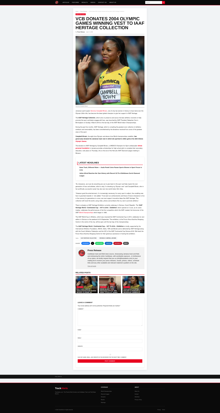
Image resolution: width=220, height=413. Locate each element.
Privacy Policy (138, 399)
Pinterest (118, 243)
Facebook (86, 243)
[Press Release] (82, 253)
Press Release (83, 11)
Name (80, 330)
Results (85, 2)
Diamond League (105, 394)
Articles (66, 2)
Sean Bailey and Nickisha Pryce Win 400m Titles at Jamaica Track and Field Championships (110, 292)
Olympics (103, 397)
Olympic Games (81, 141)
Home (77, 11)
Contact (137, 394)
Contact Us (102, 2)
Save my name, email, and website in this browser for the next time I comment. (102, 357)
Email (126, 243)
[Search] (163, 2)
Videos (92, 2)
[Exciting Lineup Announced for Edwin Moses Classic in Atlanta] (87, 284)
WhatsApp (99, 243)
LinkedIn (108, 243)
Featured (75, 2)
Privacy (159, 409)
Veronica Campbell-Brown (98, 111)
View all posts (92, 266)
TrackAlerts (61, 409)
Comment (81, 309)
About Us (112, 2)
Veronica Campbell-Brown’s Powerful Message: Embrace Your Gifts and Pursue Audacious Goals (132, 293)
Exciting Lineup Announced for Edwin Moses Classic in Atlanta (86, 291)
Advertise (137, 397)
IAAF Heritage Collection (89, 238)
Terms (163, 409)
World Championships (86, 212)
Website (80, 346)
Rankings (103, 402)
